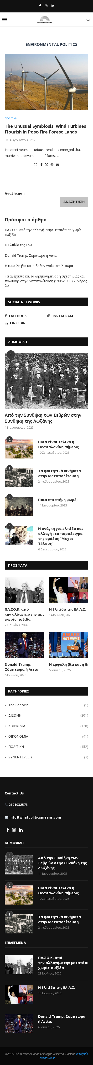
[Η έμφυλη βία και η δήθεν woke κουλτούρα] (68, 645)
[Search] (88, 20)
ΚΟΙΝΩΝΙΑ (48, 726)
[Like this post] (35, 164)
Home (9, 35)
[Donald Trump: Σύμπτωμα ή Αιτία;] (24, 645)
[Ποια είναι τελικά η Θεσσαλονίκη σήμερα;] (19, 448)
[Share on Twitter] (46, 164)
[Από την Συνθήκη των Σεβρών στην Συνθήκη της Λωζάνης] (46, 381)
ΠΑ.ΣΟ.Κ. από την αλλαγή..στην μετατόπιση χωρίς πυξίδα (24, 614)
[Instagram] (46, 6)
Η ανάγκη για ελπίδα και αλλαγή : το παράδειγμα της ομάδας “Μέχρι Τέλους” (60, 536)
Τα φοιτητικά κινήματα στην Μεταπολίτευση (59, 473)
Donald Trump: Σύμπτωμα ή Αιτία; (31, 255)
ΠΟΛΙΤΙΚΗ (48, 746)
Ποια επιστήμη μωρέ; (58, 499)
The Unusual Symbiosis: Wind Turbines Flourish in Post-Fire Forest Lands (45, 129)
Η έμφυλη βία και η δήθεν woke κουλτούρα (39, 265)
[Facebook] (40, 6)
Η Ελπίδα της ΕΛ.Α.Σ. (20, 245)
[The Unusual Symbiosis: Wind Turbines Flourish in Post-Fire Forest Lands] (46, 82)
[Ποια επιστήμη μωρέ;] (19, 506)
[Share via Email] (57, 164)
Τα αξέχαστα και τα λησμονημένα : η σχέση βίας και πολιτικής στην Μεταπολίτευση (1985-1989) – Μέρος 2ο (46, 281)
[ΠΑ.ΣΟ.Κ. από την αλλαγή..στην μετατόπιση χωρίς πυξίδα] (24, 590)
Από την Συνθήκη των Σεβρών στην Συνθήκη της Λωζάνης (43, 418)
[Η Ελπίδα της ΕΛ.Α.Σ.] (68, 590)
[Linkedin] (53, 6)
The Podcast (48, 705)
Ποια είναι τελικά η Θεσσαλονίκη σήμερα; (58, 444)
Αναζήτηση (15, 193)
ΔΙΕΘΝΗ (48, 715)
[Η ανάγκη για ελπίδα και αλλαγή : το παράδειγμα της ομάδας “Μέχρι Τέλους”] (19, 535)
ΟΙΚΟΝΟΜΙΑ (48, 736)
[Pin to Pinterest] (52, 164)
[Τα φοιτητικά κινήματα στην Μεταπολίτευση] (19, 477)
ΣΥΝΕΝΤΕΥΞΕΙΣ (48, 757)
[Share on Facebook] (41, 164)
